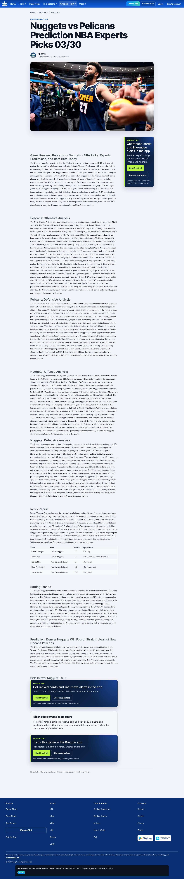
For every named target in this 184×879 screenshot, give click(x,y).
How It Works (99, 830)
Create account (174, 4)
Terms (140, 830)
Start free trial (41, 698)
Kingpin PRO (26, 830)
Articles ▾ (68, 3)
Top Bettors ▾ (50, 3)
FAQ (95, 837)
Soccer (53, 837)
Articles (43, 12)
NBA (52, 816)
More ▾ (82, 3)
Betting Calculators (102, 809)
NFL (51, 809)
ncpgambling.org (12, 857)
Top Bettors (11, 823)
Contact (141, 809)
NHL (52, 830)
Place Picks (34, 4)
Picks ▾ (22, 3)
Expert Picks (11, 809)
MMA (52, 844)
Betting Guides (100, 816)
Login (160, 4)
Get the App (133, 4)
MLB (52, 823)
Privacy (141, 823)
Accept (21, 872)
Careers (141, 816)
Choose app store (62, 698)
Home (13, 4)
